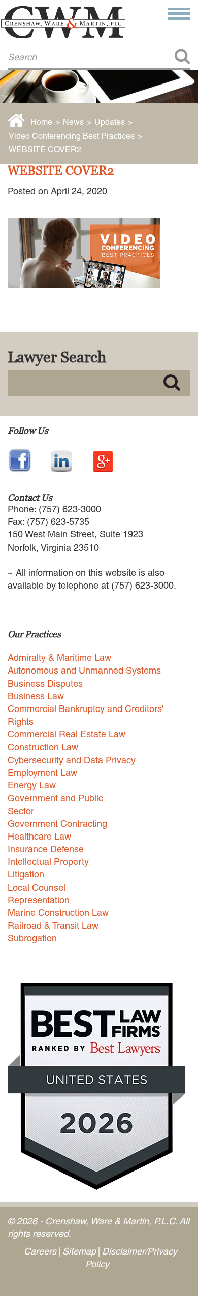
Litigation (26, 874)
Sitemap (79, 1251)
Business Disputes (45, 683)
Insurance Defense (46, 849)
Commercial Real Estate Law (66, 734)
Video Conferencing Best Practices (72, 136)
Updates (109, 122)
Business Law (36, 696)
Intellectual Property (48, 861)
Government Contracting (57, 823)
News (73, 122)
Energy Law (32, 785)
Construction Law (43, 747)
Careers (40, 1251)
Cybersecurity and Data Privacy (72, 760)
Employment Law (42, 772)
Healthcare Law (39, 836)
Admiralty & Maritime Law (59, 657)
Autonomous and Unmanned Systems (84, 670)
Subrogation (32, 938)
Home (41, 122)
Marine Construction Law (58, 912)
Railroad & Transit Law (53, 925)
